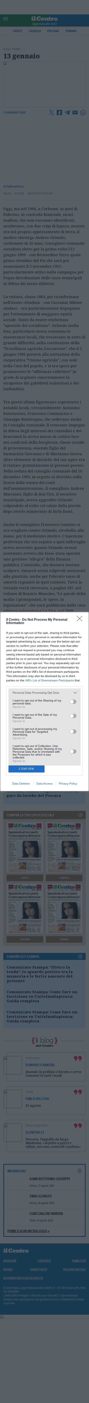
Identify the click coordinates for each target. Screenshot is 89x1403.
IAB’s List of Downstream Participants (49, 680)
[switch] (73, 702)
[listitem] (44, 693)
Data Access (44, 783)
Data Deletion (21, 783)
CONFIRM (26, 768)
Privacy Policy (68, 783)
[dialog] (44, 701)
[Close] (81, 620)
